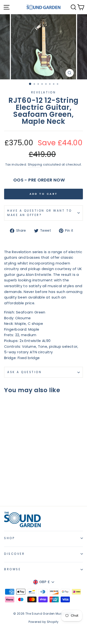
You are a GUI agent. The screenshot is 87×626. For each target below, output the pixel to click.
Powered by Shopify (44, 622)
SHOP (9, 538)
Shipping (35, 164)
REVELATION (43, 92)
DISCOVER (14, 554)
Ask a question (24, 372)
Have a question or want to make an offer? (39, 213)
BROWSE (12, 569)
